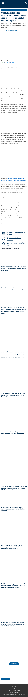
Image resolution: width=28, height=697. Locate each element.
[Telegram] (13, 62)
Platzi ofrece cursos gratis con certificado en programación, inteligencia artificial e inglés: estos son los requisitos (13, 585)
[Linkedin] (10, 644)
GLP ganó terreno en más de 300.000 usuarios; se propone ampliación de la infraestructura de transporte (12, 547)
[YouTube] (17, 644)
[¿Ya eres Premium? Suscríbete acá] (3, 243)
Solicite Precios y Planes (14, 690)
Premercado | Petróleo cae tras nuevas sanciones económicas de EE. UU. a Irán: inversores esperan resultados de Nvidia (13, 355)
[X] (4, 62)
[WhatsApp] (1, 62)
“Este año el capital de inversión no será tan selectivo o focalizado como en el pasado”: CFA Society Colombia (14, 488)
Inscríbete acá (5, 679)
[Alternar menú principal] (3, 3)
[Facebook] (10, 62)
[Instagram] (13, 644)
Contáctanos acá (14, 663)
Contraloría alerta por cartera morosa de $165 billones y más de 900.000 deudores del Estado (13, 509)
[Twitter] (8, 644)
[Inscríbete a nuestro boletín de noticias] (3, 233)
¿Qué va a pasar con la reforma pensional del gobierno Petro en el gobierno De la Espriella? (13, 395)
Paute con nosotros (14, 692)
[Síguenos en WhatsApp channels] (3, 238)
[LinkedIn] (7, 62)
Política (14, 688)
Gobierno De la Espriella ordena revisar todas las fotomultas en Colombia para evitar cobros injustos (12, 624)
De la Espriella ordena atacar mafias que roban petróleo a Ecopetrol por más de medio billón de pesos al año (13, 268)
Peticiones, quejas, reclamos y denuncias (14, 694)
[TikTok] (15, 644)
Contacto (14, 686)
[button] (26, 3)
